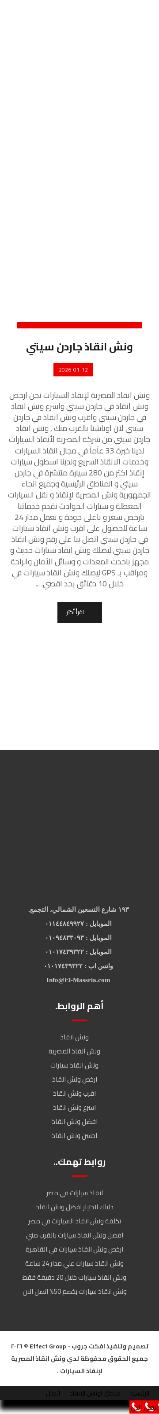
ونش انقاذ (74, 1037)
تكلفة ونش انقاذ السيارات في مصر (74, 1221)
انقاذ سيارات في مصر (74, 1192)
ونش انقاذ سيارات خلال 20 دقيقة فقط (74, 1277)
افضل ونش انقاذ (75, 1121)
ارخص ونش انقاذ (74, 1079)
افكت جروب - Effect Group (66, 1346)
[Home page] (141, 116)
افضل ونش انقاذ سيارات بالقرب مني (74, 1235)
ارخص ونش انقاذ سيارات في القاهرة (74, 1249)
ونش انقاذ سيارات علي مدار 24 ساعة (74, 1263)
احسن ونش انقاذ (74, 1135)
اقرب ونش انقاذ (74, 1093)
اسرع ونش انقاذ (74, 1107)
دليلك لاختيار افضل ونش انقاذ (75, 1206)
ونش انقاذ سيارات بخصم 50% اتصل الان (75, 1291)
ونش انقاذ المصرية (74, 1051)
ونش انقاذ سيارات (74, 1065)
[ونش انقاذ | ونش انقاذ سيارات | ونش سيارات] (60, 21)
